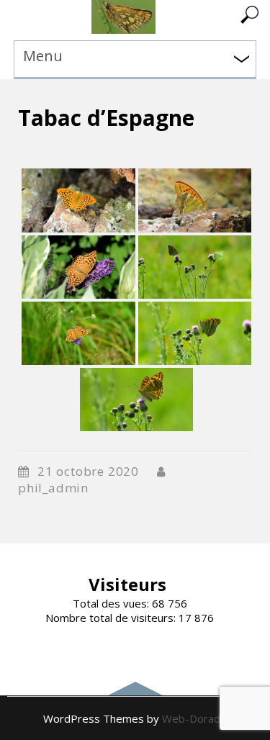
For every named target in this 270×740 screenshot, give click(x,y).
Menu (43, 56)
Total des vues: (112, 603)
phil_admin (53, 487)
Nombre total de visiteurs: (112, 617)
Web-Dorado (194, 718)
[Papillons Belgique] (123, 29)
